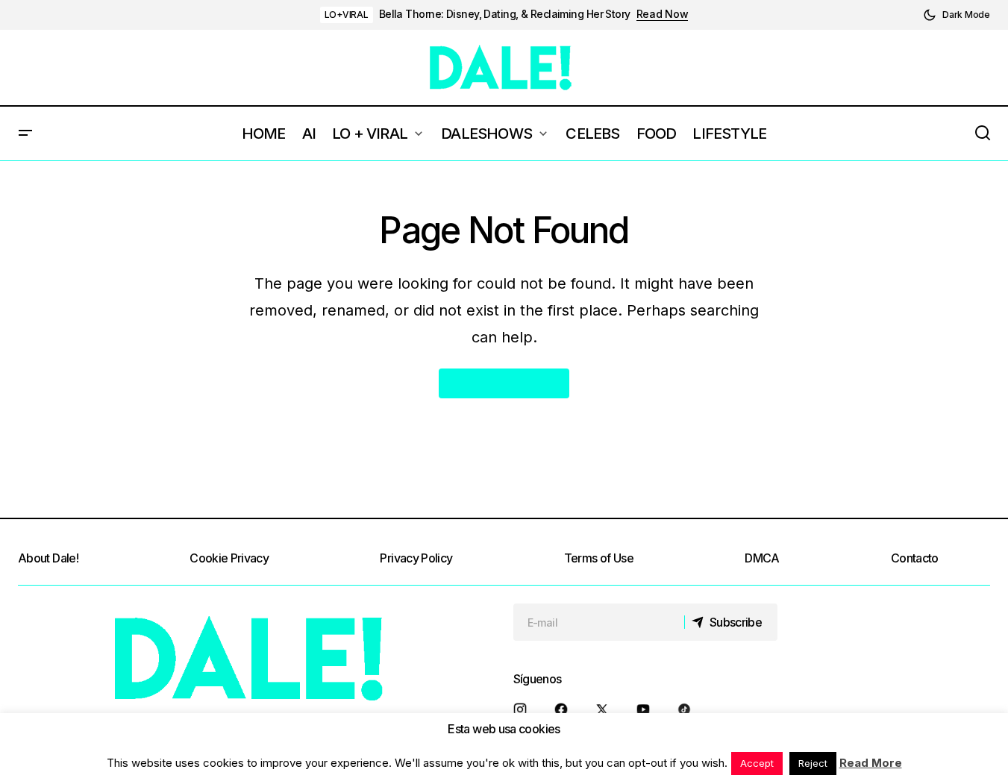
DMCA (762, 558)
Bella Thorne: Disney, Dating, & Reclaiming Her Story (504, 14)
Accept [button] (757, 763)
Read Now (662, 14)
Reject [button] (812, 763)
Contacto (915, 558)
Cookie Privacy (229, 558)
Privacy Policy (416, 558)
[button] (956, 15)
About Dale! (48, 558)
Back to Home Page (503, 383)
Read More (870, 763)
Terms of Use (598, 558)
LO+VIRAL (347, 14)
